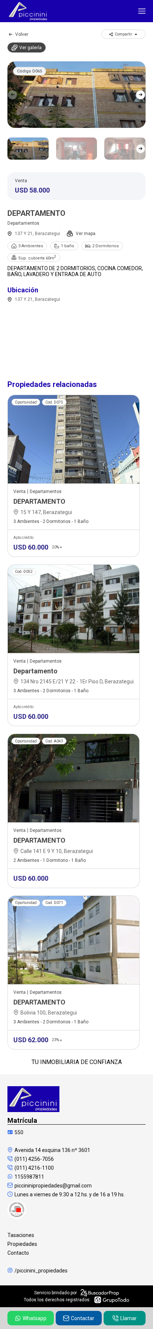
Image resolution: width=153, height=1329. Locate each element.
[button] (141, 94)
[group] (76, 94)
